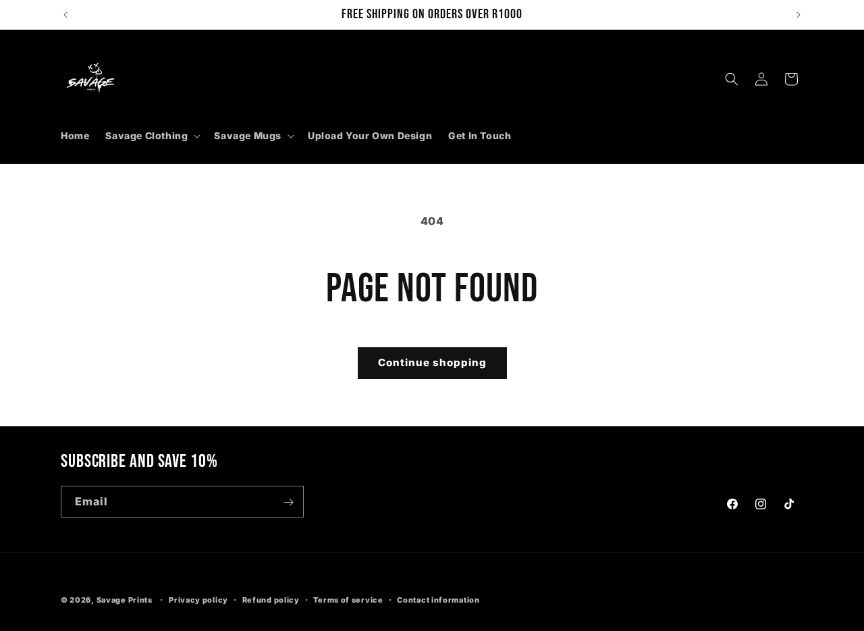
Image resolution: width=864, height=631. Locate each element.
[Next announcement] (798, 15)
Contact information (438, 599)
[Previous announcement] (65, 15)
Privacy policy (198, 599)
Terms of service (348, 599)
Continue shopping (432, 362)
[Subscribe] (288, 502)
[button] (151, 136)
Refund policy (271, 599)
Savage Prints (125, 600)
